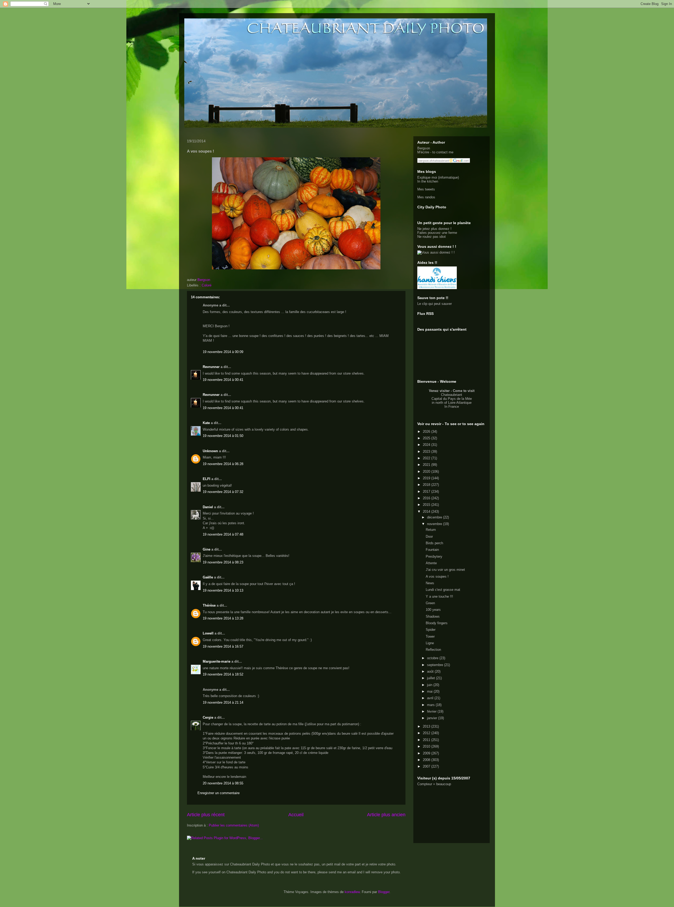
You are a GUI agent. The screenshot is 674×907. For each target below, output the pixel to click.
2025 (427, 438)
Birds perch (434, 543)
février (432, 711)
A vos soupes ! (437, 576)
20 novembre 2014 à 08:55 (223, 783)
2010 (427, 746)
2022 (427, 458)
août (431, 671)
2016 (427, 498)
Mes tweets (426, 189)
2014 (427, 511)
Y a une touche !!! (439, 596)
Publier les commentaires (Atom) (234, 825)
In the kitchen (427, 181)
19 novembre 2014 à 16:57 (223, 646)
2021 (427, 465)
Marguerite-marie (216, 661)
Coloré (206, 285)
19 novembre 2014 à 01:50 (223, 436)
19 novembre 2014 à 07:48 (223, 534)
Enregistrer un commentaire (218, 793)
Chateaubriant (451, 395)
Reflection (433, 650)
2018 (427, 485)
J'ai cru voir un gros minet (445, 570)
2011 (427, 740)
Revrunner (211, 367)
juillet (431, 678)
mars (431, 705)
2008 (427, 760)
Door (429, 536)
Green (430, 603)
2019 (427, 478)
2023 (427, 452)
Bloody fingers (437, 623)
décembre (435, 517)
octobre (433, 658)
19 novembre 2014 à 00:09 (223, 352)
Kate (206, 423)
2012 (427, 733)
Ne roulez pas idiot (431, 237)
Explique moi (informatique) (438, 177)
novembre (435, 524)
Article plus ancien (386, 814)
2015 (427, 505)
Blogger (383, 892)
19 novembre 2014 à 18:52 (223, 674)
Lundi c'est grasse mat (443, 590)
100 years (433, 610)
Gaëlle (208, 577)
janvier (432, 718)
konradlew (352, 892)
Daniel (208, 507)
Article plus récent (206, 814)
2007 (427, 766)
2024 (427, 445)
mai (430, 691)
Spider (430, 630)
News (430, 583)
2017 (427, 491)
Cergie (208, 717)
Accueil (296, 814)
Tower (430, 636)
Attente (431, 563)
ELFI (206, 479)
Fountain (432, 550)
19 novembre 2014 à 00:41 (223, 380)
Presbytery (434, 556)
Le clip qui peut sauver (434, 304)
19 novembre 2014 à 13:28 (223, 618)
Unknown (210, 451)
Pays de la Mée (460, 399)
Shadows (433, 616)
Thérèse (209, 605)
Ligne (430, 643)
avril (430, 698)
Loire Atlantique (460, 403)
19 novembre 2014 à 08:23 (223, 562)
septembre (435, 665)
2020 (427, 471)
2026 (427, 432)
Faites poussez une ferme (437, 233)
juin (430, 685)
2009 (427, 753)
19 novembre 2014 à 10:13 (223, 590)
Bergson (423, 148)
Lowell (208, 633)
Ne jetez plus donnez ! (434, 229)
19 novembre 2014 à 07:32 (223, 492)
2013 (427, 726)
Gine (206, 549)
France (453, 407)
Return (431, 530)
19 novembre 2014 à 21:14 (223, 702)
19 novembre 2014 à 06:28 (223, 464)
